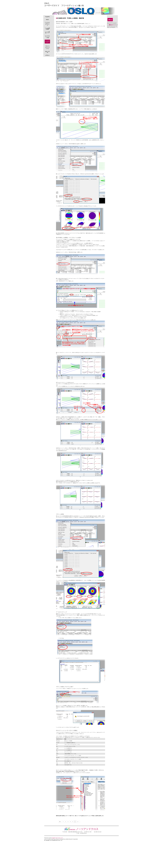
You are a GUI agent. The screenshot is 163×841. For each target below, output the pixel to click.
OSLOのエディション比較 (47, 36)
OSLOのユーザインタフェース (47, 24)
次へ (78, 821)
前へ (60, 821)
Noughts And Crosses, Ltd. (57, 837)
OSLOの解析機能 (47, 28)
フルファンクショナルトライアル (47, 47)
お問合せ (47, 55)
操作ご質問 (47, 52)
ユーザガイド (47, 41)
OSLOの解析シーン (47, 32)
